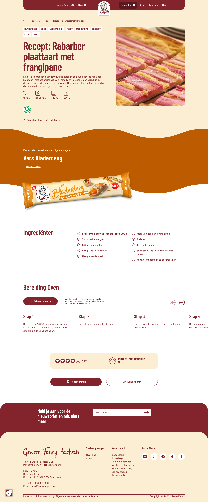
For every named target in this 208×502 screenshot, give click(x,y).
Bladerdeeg (30, 29)
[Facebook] (181, 456)
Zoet (43, 29)
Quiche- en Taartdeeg (123, 465)
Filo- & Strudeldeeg (121, 468)
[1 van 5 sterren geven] (57, 361)
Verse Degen (63, 5)
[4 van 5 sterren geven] (73, 361)
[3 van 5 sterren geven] (68, 361)
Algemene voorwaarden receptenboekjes (78, 496)
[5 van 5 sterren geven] (78, 361)
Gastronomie (118, 475)
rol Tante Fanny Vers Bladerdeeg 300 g (105, 233)
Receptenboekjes (148, 5)
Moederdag (82, 29)
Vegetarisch (56, 29)
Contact (90, 458)
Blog (80, 5)
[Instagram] (145, 456)
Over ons (91, 454)
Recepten (126, 5)
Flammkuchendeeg (121, 461)
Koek (27, 34)
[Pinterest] (154, 456)
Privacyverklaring (45, 496)
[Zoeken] (177, 5)
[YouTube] (163, 456)
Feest (70, 29)
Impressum (29, 496)
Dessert (96, 29)
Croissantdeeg (119, 471)
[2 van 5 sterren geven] (62, 361)
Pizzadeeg (117, 458)
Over (164, 5)
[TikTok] (172, 456)
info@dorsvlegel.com (43, 486)
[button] (72, 5)
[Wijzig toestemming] (9, 493)
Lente (36, 34)
